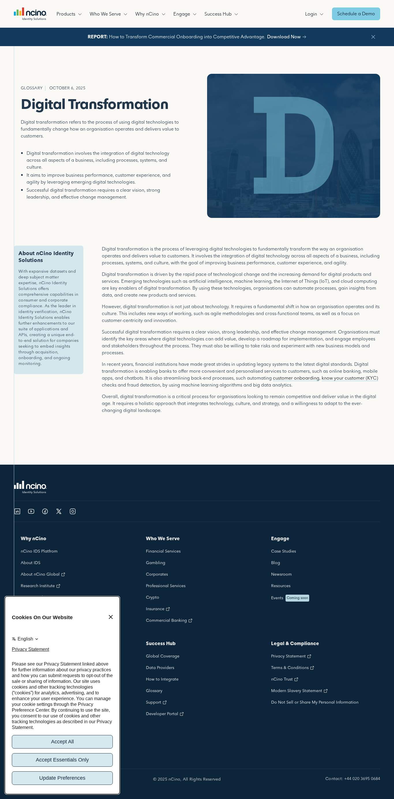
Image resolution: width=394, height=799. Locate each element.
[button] (70, 13)
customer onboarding (296, 378)
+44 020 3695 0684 (362, 779)
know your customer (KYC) (350, 378)
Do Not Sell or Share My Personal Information (315, 702)
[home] (30, 13)
